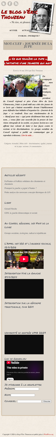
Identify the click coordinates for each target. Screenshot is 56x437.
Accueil (13, 30)
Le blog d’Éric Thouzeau (19, 14)
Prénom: (10, 388)
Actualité (27, 30)
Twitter (3, 3)
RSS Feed (16, 3)
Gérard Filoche (11, 208)
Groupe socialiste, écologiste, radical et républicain (25, 233)
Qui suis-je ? (43, 30)
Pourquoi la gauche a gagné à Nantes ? (21, 188)
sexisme (26, 146)
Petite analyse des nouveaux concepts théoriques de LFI (27, 192)
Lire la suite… (27, 135)
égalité (43, 143)
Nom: (8, 395)
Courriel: (10, 401)
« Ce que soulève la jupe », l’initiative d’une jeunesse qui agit (27, 61)
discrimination (34, 143)
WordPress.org (48, 434)
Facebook (9, 3)
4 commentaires (36, 146)
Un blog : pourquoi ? (29, 35)
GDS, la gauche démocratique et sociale (21, 212)
